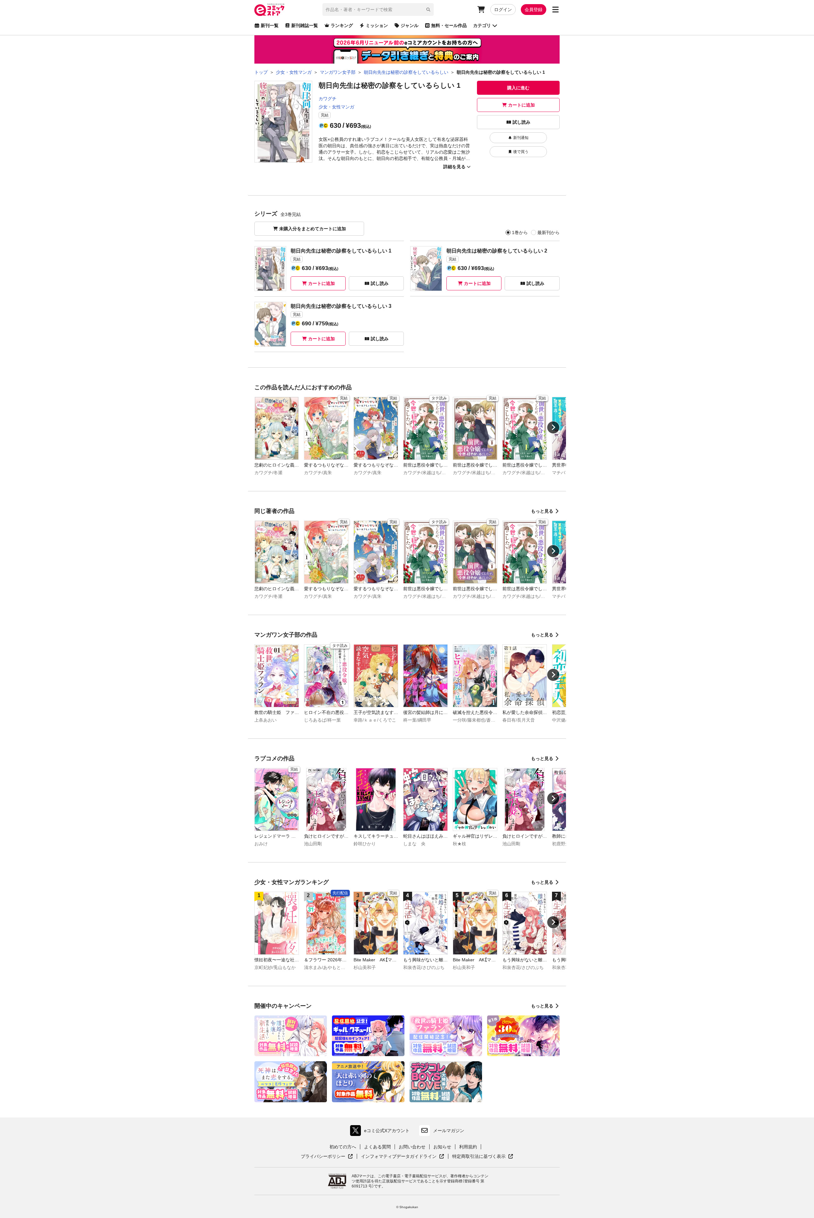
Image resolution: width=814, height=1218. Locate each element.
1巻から (520, 232)
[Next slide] (553, 427)
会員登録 (533, 9)
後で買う (520, 151)
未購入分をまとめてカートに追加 (312, 228)
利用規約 (468, 1146)
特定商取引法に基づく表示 (482, 1156)
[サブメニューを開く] (555, 9)
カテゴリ (482, 25)
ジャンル (409, 25)
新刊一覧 (270, 25)
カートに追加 (521, 104)
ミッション (377, 25)
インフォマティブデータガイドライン (399, 1156)
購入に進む (518, 87)
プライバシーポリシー (327, 1156)
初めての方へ (342, 1146)
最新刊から (548, 232)
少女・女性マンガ (336, 106)
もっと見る (542, 511)
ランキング (342, 25)
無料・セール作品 (449, 25)
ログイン (503, 9)
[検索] (428, 9)
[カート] (481, 9)
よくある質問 (377, 1146)
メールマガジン (448, 1130)
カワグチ (327, 98)
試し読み (521, 122)
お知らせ (442, 1146)
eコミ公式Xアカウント (381, 1132)
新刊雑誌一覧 (304, 25)
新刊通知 (520, 137)
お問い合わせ (412, 1146)
